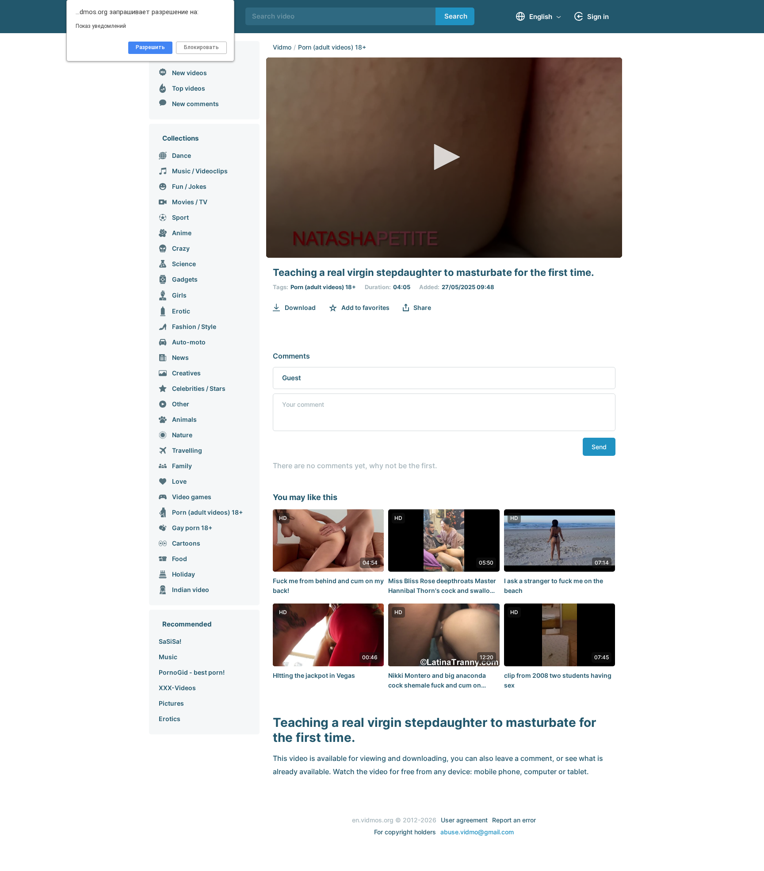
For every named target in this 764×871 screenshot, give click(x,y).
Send (599, 447)
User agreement (464, 820)
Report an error (514, 820)
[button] (443, 157)
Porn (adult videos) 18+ (332, 47)
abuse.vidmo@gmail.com (477, 832)
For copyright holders (405, 832)
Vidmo (282, 47)
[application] (444, 157)
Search (455, 16)
